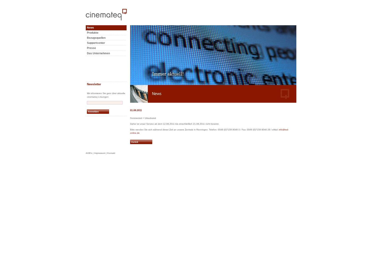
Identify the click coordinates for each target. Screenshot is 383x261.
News (90, 27)
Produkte (92, 32)
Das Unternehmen (98, 53)
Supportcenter (96, 42)
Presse (91, 48)
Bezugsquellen (96, 37)
